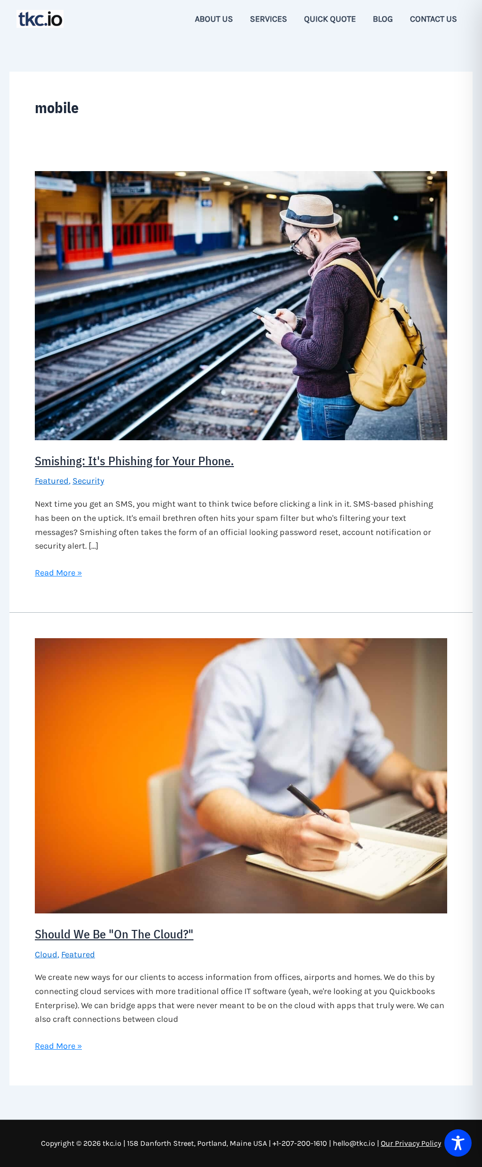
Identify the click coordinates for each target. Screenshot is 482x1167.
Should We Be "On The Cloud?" (114, 934)
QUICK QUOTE (330, 19)
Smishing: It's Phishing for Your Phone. (134, 460)
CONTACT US (433, 19)
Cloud (46, 954)
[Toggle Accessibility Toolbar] (458, 1143)
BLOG (383, 19)
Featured (52, 481)
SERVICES (268, 19)
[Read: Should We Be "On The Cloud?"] (241, 775)
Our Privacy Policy (411, 1143)
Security (88, 481)
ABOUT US (214, 19)
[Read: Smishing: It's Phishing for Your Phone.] (241, 305)
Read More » (58, 573)
